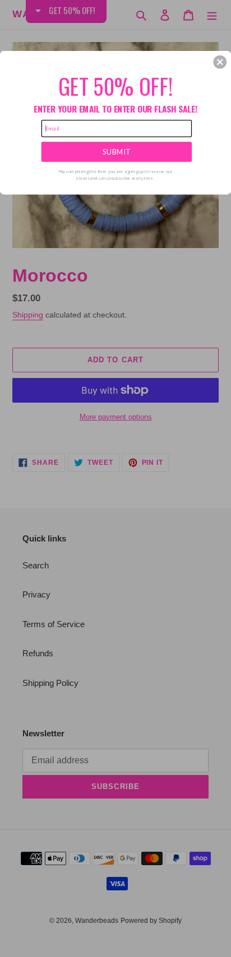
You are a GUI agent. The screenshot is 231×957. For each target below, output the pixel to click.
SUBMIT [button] (117, 151)
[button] (220, 61)
